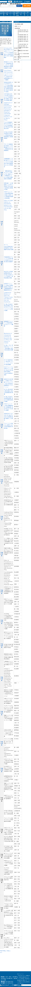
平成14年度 (2, 770)
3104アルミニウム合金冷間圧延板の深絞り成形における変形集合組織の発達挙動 (8, 195)
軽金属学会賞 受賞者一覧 (23, 30)
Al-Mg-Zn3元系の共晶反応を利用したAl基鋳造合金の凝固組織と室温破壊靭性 (8, 135)
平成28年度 (2, 355)
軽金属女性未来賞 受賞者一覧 (23, 48)
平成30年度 (2, 287)
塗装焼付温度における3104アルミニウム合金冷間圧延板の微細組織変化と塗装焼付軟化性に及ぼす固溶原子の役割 (8, 87)
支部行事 (28, 14)
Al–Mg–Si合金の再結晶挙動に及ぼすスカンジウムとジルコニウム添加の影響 (8, 307)
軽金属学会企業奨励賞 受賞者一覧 (23, 57)
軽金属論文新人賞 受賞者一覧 (23, 42)
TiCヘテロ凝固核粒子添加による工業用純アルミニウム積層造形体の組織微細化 (8, 147)
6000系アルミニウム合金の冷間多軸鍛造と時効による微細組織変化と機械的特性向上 (8, 287)
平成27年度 (2, 380)
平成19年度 (2, 622)
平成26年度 (2, 404)
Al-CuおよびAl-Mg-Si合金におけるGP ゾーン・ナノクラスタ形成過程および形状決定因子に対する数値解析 (8, 53)
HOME (3, 21)
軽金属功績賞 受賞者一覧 (23, 34)
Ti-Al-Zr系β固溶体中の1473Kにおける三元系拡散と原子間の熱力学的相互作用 (8, 125)
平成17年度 (2, 679)
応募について (18, 26)
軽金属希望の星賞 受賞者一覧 (23, 51)
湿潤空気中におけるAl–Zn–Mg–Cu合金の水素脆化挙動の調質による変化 (8, 417)
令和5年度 (2, 101)
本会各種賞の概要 (19, 24)
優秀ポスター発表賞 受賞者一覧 (23, 54)
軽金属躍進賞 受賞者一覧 (23, 36)
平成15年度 (2, 743)
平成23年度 (2, 481)
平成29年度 (2, 323)
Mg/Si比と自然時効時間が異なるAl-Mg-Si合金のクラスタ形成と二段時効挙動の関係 (8, 274)
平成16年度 (2, 713)
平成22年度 (2, 518)
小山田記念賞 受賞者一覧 (23, 44)
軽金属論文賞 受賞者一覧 (23, 39)
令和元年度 (2, 263)
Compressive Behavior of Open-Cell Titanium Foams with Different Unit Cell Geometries (8, 297)
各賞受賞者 (17, 28)
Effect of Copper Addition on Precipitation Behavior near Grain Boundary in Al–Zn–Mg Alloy (8, 205)
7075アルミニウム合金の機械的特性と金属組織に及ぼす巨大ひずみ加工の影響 (8, 407)
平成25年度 (2, 426)
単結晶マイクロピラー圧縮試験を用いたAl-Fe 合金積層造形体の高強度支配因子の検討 (8, 65)
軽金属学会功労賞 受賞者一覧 (23, 32)
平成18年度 (2, 645)
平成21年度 (2, 554)
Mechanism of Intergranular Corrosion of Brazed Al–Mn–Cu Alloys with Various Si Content (8, 338)
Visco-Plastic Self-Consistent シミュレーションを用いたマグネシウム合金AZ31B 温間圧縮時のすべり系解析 (8, 75)
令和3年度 (2, 174)
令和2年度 (2, 223)
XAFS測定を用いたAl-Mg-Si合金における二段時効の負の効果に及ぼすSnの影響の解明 (8, 97)
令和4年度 (2, 139)
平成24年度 (2, 451)
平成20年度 (2, 592)
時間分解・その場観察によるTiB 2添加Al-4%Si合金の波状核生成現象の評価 (8, 186)
